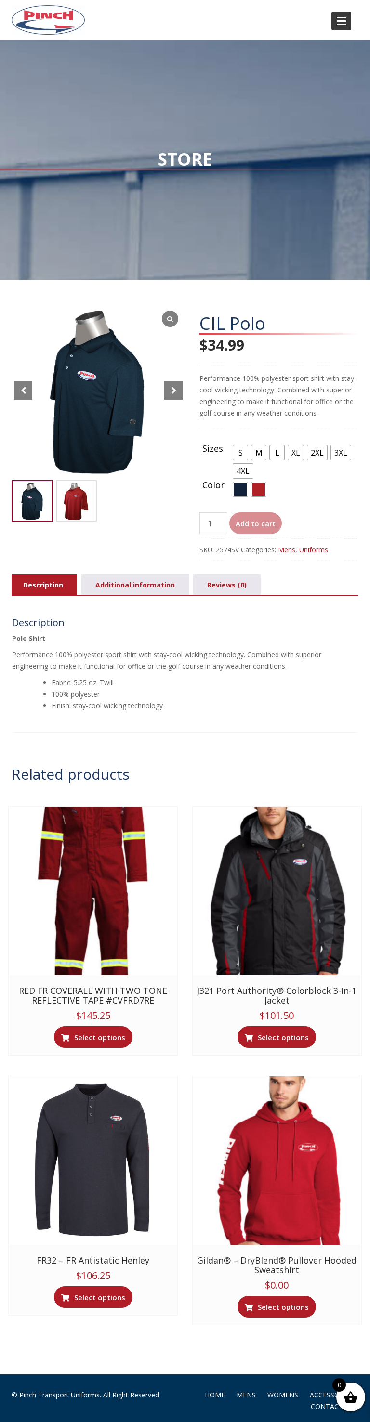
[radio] (240, 452)
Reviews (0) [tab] (227, 584)
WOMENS (282, 1394)
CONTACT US (332, 1406)
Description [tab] (43, 584)
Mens (286, 549)
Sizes (212, 449)
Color (213, 485)
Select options (99, 1037)
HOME (215, 1394)
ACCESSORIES (332, 1394)
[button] (173, 390)
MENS (246, 1394)
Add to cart (256, 523)
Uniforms (313, 549)
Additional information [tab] (135, 584)
